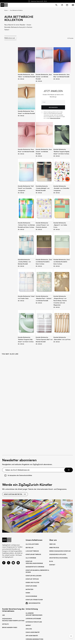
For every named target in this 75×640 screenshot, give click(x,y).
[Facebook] (3, 564)
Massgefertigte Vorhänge (35, 566)
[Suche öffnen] (56, 5)
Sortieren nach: (11, 38)
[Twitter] (8, 564)
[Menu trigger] (73, 5)
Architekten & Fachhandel (58, 558)
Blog (51, 561)
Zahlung (29, 629)
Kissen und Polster (32, 582)
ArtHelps (5, 624)
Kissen (28, 592)
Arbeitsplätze (54, 547)
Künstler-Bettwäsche (33, 554)
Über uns (52, 544)
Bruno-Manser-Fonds (9, 627)
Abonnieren (53, 107)
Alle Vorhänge (31, 558)
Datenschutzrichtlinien (55, 118)
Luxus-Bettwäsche (32, 551)
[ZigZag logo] (4, 5)
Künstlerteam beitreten (13, 494)
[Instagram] (13, 564)
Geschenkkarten (34, 603)
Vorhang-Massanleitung (34, 639)
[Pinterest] (18, 564)
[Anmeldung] (62, 5)
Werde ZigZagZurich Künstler (60, 551)
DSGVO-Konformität (33, 632)
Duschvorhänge (31, 596)
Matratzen (29, 589)
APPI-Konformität (32, 635)
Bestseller (29, 547)
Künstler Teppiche (32, 579)
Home (6, 10)
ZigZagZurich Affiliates (57, 554)
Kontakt (52, 564)
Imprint (28, 625)
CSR (3, 615)
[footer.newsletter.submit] (68, 470)
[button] (67, 5)
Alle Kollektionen (32, 544)
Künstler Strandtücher (34, 599)
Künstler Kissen (31, 586)
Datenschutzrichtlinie (34, 622)
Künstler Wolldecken (33, 575)
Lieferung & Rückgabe (33, 618)
